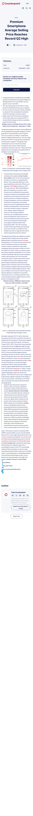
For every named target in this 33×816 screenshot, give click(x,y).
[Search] (26, 8)
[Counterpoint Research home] (7, 3)
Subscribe (16, 89)
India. (5, 443)
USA (24, 441)
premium (11, 129)
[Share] (22, 8)
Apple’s (15, 186)
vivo (19, 358)
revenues (25, 240)
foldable (26, 403)
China (29, 360)
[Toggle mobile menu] (30, 8)
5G (12, 186)
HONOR (16, 370)
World (20, 441)
